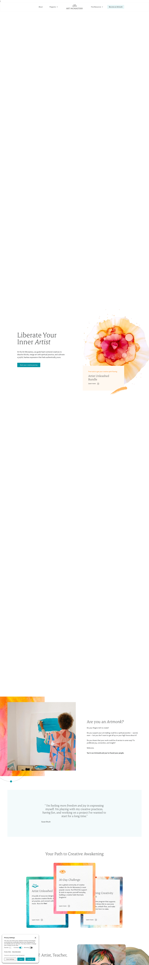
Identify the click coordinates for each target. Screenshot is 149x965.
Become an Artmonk (115, 7)
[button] (53, 7)
